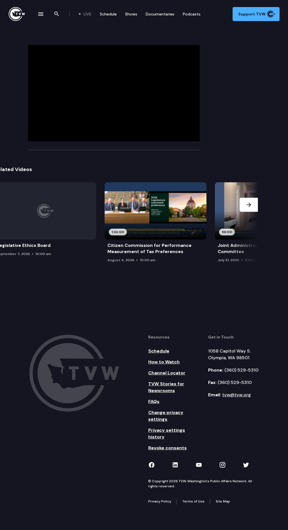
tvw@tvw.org (236, 395)
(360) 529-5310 (241, 370)
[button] (249, 227)
